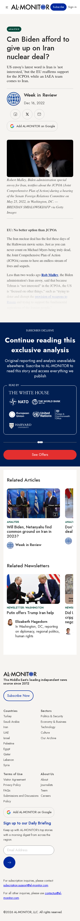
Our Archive (48, 738)
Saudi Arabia (11, 722)
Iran (5, 727)
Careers (46, 796)
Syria (6, 765)
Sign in (72, 7)
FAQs (6, 790)
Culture (45, 732)
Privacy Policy (12, 785)
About (44, 779)
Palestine (8, 743)
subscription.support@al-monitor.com (25, 885)
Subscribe (58, 7)
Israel (6, 738)
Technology (48, 727)
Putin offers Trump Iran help (30, 613)
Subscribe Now (18, 695)
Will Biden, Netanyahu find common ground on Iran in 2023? (29, 531)
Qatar (7, 754)
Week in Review (40, 94)
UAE (6, 732)
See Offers (40, 454)
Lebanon (8, 760)
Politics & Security (52, 716)
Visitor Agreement (14, 779)
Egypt (6, 749)
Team (44, 790)
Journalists (47, 785)
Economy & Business (53, 722)
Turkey (7, 716)
